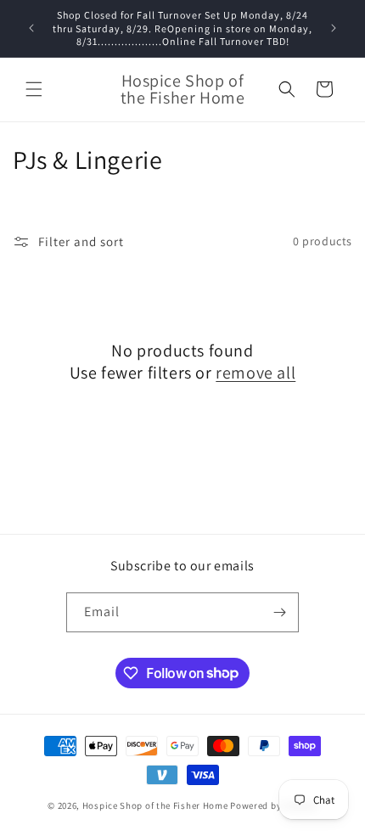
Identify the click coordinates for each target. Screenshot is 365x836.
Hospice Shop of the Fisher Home (155, 805)
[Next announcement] (333, 28)
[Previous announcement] (31, 28)
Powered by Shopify (273, 805)
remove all (255, 373)
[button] (34, 89)
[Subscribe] (279, 612)
